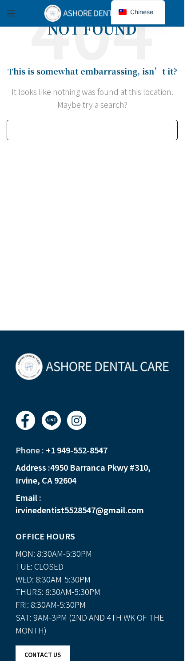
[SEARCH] (167, 130)
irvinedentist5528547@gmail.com (80, 509)
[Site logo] (92, 12)
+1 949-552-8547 (76, 450)
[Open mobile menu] (11, 13)
